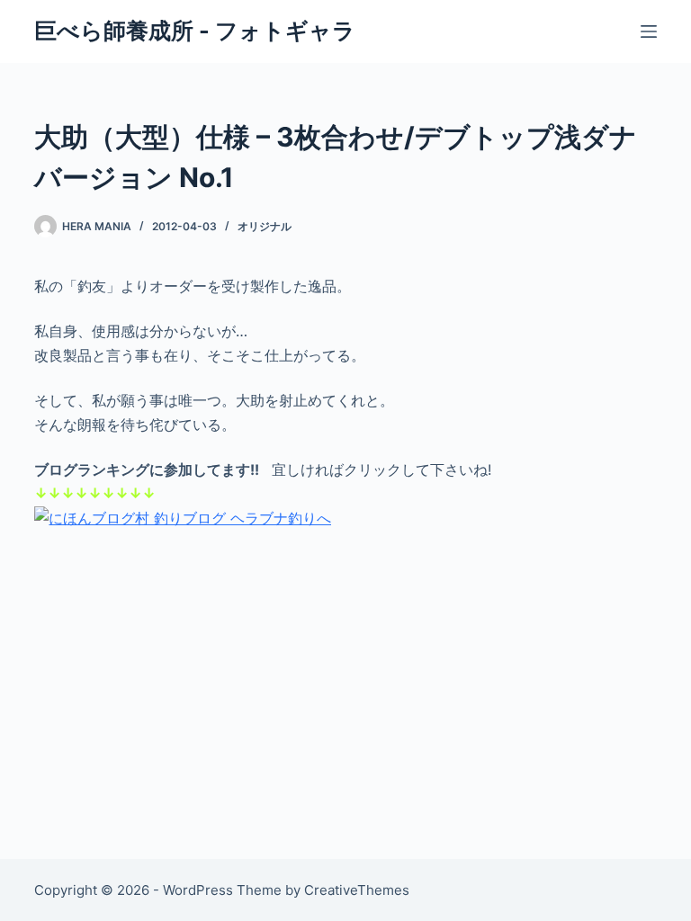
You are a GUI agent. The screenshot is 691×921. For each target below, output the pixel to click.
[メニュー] (649, 31)
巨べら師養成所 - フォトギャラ (194, 30)
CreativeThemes (356, 890)
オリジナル (265, 226)
